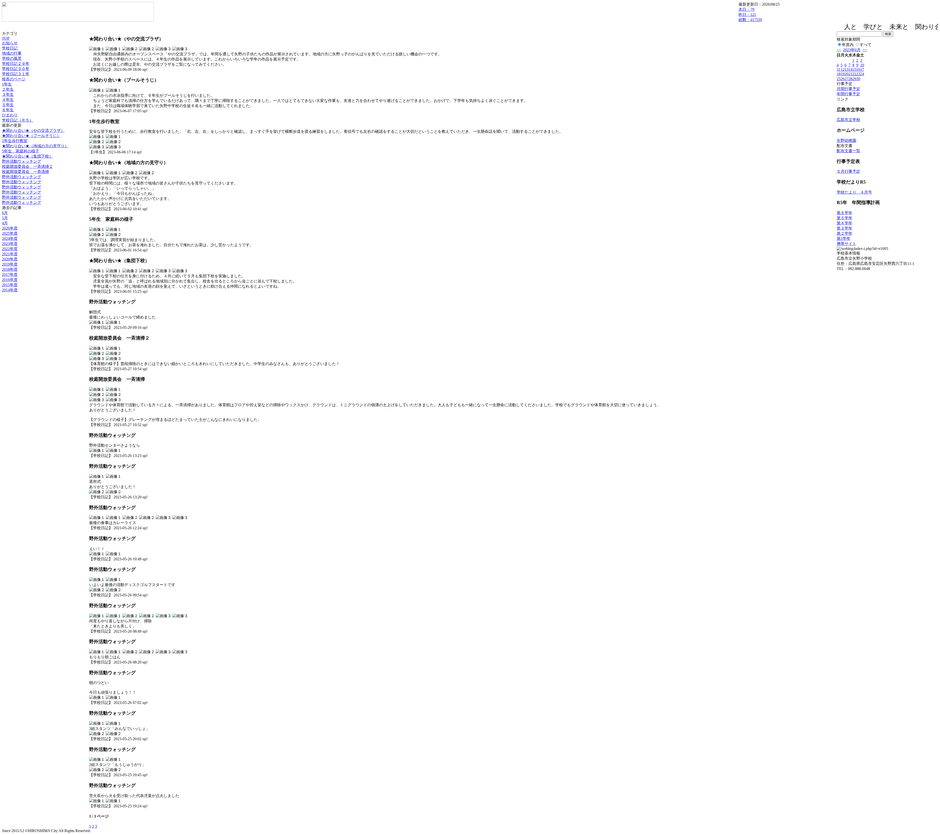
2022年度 (10, 249)
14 (850, 69)
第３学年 (844, 228)
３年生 (8, 94)
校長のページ (13, 79)
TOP (6, 38)
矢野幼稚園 (846, 140)
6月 (5, 213)
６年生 (8, 110)
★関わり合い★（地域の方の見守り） (35, 146)
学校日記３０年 (15, 69)
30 (858, 79)
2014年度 (10, 290)
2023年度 (10, 244)
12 (843, 69)
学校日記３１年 (15, 74)
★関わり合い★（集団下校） (27, 156)
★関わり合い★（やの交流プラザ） (33, 130)
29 (854, 79)
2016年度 (10, 280)
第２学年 (844, 233)
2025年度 (10, 233)
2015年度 (10, 285)
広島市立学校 (848, 120)
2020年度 (10, 259)
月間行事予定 (848, 89)
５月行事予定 (848, 171)
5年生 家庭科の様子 (20, 151)
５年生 (8, 105)
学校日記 (10, 48)
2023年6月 (852, 50)
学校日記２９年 (15, 63)
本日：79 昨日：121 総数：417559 (750, 14)
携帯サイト (846, 244)
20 (846, 74)
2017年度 (10, 274)
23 (858, 74)
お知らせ (10, 43)
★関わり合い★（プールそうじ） (31, 136)
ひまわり (10, 115)
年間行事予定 (848, 94)
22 (854, 74)
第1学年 (843, 238)
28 (850, 79)
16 (858, 69)
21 (850, 74)
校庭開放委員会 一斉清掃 (25, 172)
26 (843, 79)
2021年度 (10, 254)
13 (846, 69)
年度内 (848, 45)
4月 (5, 223)
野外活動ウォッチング (21, 161)
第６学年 (844, 213)
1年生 (7, 84)
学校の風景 (12, 58)
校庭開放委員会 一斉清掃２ (27, 166)
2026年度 (10, 228)
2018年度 (10, 269)
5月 (5, 218)
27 (846, 79)
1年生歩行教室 (14, 141)
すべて (865, 45)
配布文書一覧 (848, 151)
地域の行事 (12, 53)
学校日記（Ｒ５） (17, 120)
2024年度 (10, 238)
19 (843, 74)
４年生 (8, 100)
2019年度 (10, 264)
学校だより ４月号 (854, 192)
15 (854, 69)
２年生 (8, 89)
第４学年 (844, 223)
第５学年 (844, 218)
